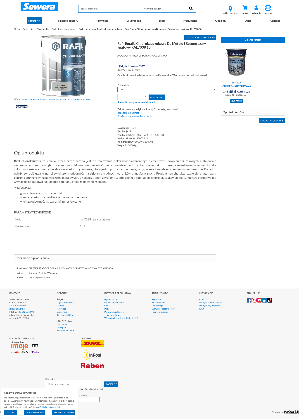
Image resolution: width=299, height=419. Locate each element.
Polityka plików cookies (210, 302)
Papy (106, 308)
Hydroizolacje (111, 299)
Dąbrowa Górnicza (66, 302)
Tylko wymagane (35, 412)
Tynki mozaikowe (112, 315)
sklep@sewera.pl (17, 308)
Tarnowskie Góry (65, 315)
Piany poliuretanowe (114, 311)
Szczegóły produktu (40, 29)
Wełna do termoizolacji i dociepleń (121, 318)
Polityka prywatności (209, 305)
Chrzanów (62, 324)
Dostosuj (10, 412)
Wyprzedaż (134, 20)
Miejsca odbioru (68, 20)
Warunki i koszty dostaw (163, 308)
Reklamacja (157, 305)
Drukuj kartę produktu (200, 37)
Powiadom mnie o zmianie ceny (134, 116)
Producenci (190, 20)
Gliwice (60, 305)
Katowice (61, 308)
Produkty (34, 20)
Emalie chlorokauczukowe (109, 29)
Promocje (102, 20)
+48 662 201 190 (25, 311)
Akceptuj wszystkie (64, 412)
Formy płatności (160, 311)
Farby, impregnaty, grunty (64, 29)
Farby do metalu (87, 29)
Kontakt (275, 20)
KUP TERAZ (236, 101)
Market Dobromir (65, 330)
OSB (106, 305)
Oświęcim (61, 327)
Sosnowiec (62, 311)
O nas (248, 20)
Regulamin (157, 299)
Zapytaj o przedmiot (128, 112)
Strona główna (21, 29)
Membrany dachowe (114, 302)
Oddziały (220, 20)
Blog (162, 20)
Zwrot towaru (158, 302)
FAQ (201, 308)
